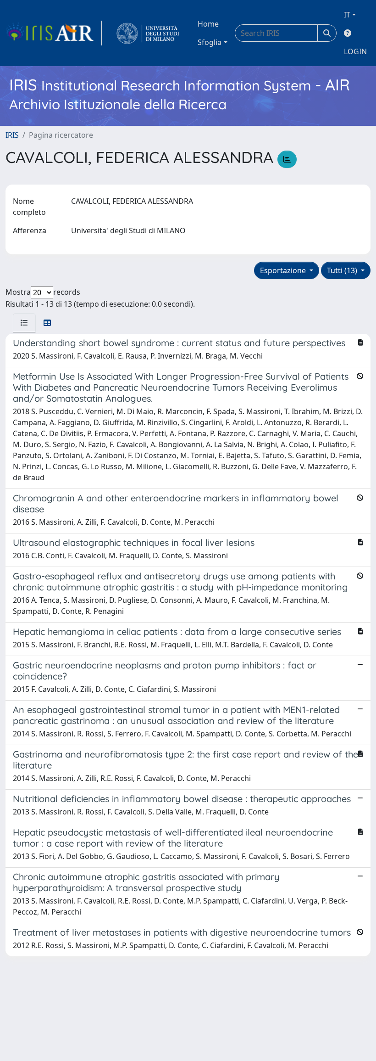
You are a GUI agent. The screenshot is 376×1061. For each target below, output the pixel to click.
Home (208, 24)
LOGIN (355, 51)
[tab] (24, 322)
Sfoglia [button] (209, 42)
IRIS (12, 135)
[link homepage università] (148, 33)
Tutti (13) (343, 270)
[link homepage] (54, 33)
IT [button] (347, 15)
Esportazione (284, 270)
